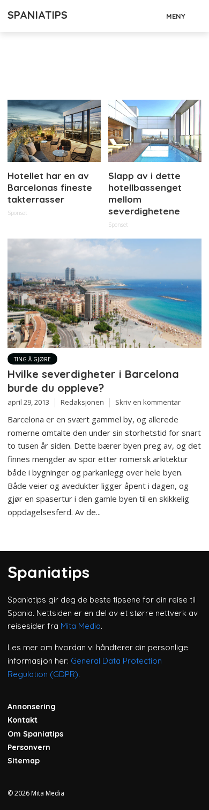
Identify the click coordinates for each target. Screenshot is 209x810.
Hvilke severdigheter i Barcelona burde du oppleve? (93, 381)
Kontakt (23, 720)
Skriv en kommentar (148, 402)
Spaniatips (38, 14)
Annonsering (32, 706)
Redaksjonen (82, 402)
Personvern (29, 747)
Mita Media (81, 626)
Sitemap (24, 761)
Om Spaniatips (35, 734)
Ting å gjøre (32, 359)
